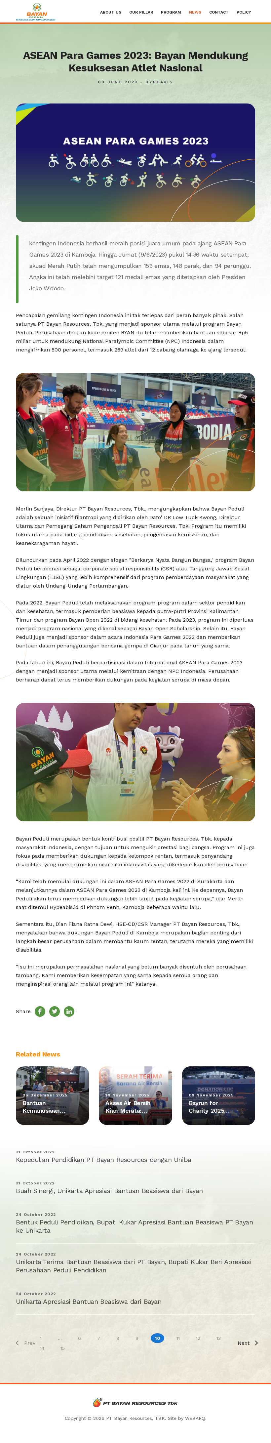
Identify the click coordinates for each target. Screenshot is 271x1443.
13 (218, 1338)
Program (171, 12)
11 (178, 1338)
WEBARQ (195, 1418)
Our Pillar (141, 12)
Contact (219, 12)
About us (110, 12)
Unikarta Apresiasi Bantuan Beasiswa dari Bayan (89, 1301)
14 (42, 1348)
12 (198, 1338)
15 (62, 1348)
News (195, 12)
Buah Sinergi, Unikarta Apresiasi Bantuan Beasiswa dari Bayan (109, 1191)
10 (157, 1338)
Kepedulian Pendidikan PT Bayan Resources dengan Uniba (103, 1160)
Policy (244, 12)
